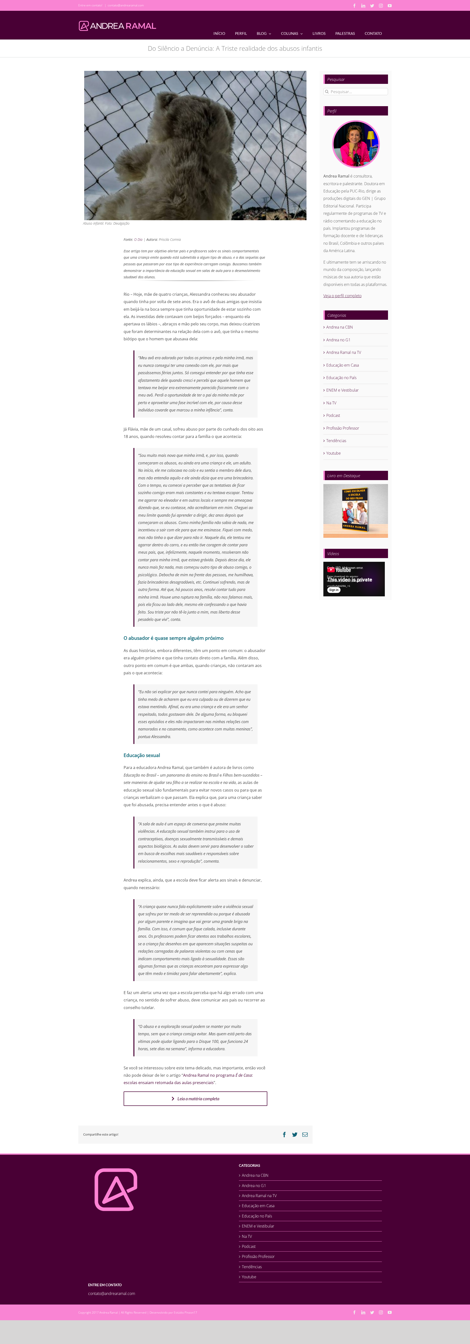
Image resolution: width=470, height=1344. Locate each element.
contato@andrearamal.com (126, 5)
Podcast (333, 415)
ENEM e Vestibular (342, 390)
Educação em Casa (342, 365)
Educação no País (341, 377)
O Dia (138, 239)
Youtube (333, 453)
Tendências (336, 440)
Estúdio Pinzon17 (185, 1312)
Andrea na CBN (339, 327)
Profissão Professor (342, 428)
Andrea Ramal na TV (343, 352)
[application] (354, 579)
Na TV (331, 403)
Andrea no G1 (338, 340)
